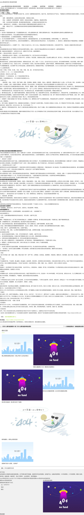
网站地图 (2, 514)
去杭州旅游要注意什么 (10, 316)
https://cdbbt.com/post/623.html (15, 320)
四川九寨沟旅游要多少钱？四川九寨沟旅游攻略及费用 (17, 326)
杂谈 (8, 13)
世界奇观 (50, 6)
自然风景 (42, 6)
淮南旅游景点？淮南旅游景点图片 (75, 326)
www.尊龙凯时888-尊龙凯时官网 (8, 2)
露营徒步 (59, 6)
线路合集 (15, 13)
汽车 (2, 13)
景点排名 (26, 6)
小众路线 (34, 6)
